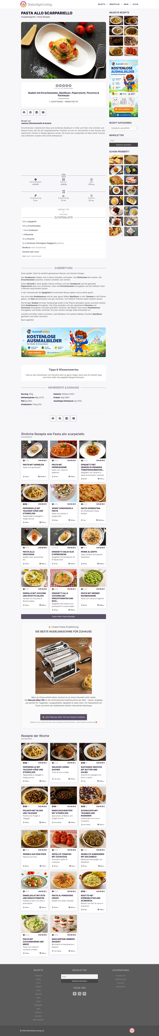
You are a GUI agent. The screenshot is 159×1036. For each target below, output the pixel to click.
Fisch (38, 990)
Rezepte (101, 4)
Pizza (38, 983)
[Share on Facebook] (37, 112)
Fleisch (38, 987)
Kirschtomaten (34, 226)
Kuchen (38, 1016)
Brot (38, 1009)
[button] (57, 85)
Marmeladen (38, 1020)
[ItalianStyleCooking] (36, 4)
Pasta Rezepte (43, 17)
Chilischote (28, 234)
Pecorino (30, 239)
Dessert (38, 1012)
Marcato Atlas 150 (36, 700)
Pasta (38, 979)
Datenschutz (120, 979)
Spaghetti (32, 221)
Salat (38, 1001)
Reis (38, 998)
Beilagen (38, 1005)
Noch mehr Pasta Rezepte (63, 616)
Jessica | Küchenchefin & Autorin (36, 123)
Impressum (120, 976)
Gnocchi (38, 994)
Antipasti (38, 976)
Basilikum (26, 247)
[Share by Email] (43, 112)
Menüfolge (114, 4)
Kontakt (120, 983)
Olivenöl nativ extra (30, 252)
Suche (135, 4)
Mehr (126, 4)
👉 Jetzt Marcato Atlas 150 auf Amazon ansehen (63, 717)
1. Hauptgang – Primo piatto (63, 102)
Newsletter (120, 987)
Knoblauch (33, 230)
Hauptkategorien (28, 17)
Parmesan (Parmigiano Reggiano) (41, 243)
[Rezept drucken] (24, 112)
